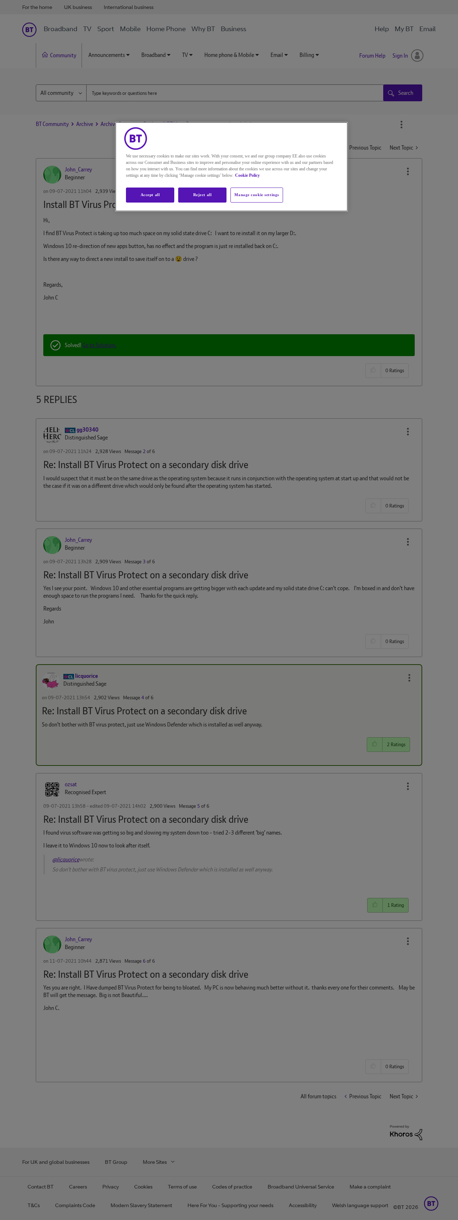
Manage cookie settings (256, 195)
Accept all (150, 195)
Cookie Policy (247, 175)
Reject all (202, 195)
